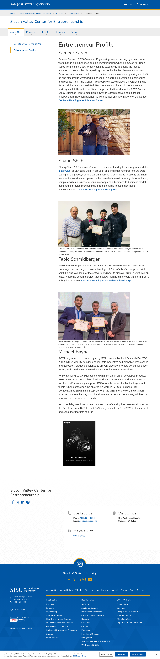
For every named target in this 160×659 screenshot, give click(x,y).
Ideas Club (64, 170)
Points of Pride (73, 13)
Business (50, 604)
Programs (31, 32)
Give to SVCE (79, 535)
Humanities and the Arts (57, 626)
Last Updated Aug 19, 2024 (21, 628)
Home (12, 13)
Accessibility (52, 590)
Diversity (89, 590)
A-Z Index (85, 604)
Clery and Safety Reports (92, 615)
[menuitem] (16, 32)
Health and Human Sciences (58, 619)
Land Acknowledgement (106, 590)
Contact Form (123, 604)
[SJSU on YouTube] (90, 579)
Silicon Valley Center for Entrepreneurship (35, 13)
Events (45, 32)
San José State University (30, 4)
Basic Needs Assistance (91, 611)
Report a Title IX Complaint (129, 622)
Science (49, 634)
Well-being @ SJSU (90, 645)
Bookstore (86, 619)
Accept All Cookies (137, 654)
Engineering (51, 611)
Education (50, 608)
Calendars (85, 622)
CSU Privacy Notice (79, 656)
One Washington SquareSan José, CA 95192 (23, 598)
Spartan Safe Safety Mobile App (95, 641)
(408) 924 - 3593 (87, 517)
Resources (76, 32)
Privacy (124, 590)
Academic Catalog (89, 608)
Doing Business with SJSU (128, 611)
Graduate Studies (54, 615)
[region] (80, 655)
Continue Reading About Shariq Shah (97, 189)
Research (60, 32)
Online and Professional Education (61, 630)
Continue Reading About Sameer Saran (80, 100)
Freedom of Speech (90, 634)
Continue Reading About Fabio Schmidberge (106, 280)
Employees (86, 630)
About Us (59, 13)
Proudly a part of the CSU (20, 617)
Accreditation (66, 590)
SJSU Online (20, 609)
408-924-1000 (20, 602)
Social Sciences (52, 637)
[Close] (156, 654)
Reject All (121, 654)
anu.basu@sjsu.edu (88, 520)
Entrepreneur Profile (25, 50)
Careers (84, 626)
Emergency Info (124, 615)
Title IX (78, 590)
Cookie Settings (137, 590)
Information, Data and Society (59, 622)
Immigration (86, 637)
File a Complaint (124, 619)
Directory (121, 608)
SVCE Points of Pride (32, 43)
